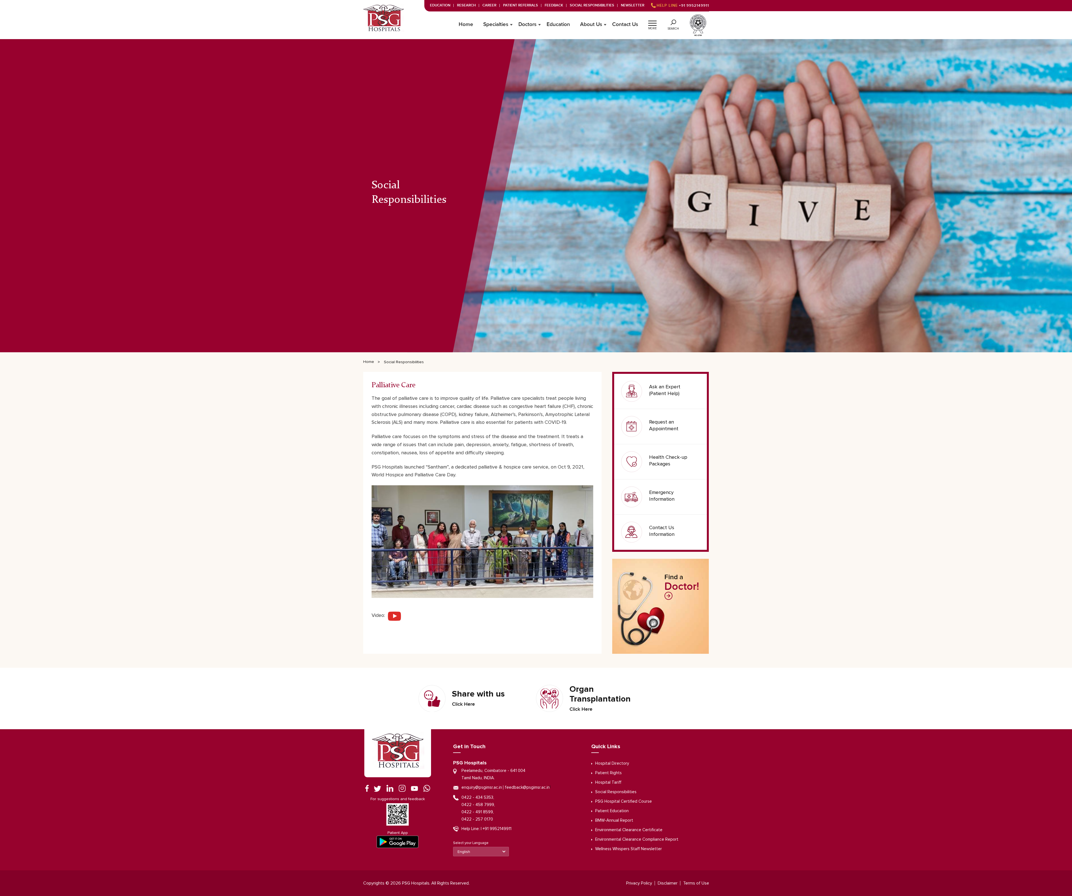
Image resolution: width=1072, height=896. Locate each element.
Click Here (463, 704)
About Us (591, 24)
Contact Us (625, 24)
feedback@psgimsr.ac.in (527, 787)
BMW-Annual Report (614, 820)
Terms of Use (696, 883)
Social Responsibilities (592, 5)
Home (466, 24)
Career (489, 5)
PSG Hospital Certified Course (623, 801)
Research (466, 5)
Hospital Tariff (608, 782)
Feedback (554, 5)
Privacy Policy (639, 883)
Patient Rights (608, 773)
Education (440, 5)
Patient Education (612, 811)
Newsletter (632, 5)
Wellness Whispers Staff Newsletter (628, 849)
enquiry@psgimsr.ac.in (481, 787)
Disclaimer (668, 883)
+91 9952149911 (683, 6)
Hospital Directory (612, 763)
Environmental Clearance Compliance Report (636, 839)
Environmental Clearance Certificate (628, 830)
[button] (652, 22)
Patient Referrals (520, 5)
